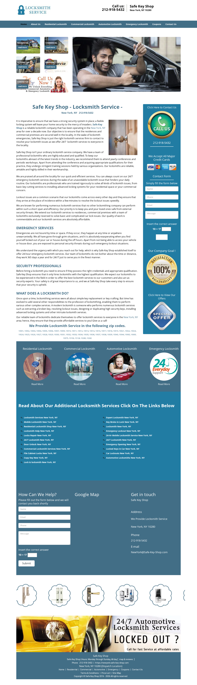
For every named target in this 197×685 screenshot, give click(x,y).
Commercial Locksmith (82, 24)
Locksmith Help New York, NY (39, 431)
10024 (21, 334)
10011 (74, 331)
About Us (35, 24)
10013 (86, 331)
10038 (103, 334)
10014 (91, 331)
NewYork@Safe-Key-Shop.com (149, 552)
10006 (50, 331)
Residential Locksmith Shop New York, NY (45, 426)
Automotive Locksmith (110, 24)
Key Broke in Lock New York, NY (122, 422)
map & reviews (126, 659)
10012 (80, 331)
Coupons (156, 24)
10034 (80, 334)
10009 (62, 331)
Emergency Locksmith (137, 24)
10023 (133, 331)
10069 (133, 334)
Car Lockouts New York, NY (120, 453)
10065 (127, 334)
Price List (106, 673)
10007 (56, 331)
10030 (56, 334)
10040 (115, 334)
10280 (83, 338)
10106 (71, 338)
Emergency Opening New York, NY (123, 444)
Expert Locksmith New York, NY (122, 417)
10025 (26, 334)
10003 (32, 331)
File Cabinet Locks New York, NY (40, 453)
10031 (62, 334)
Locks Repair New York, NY (37, 435)
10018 (109, 331)
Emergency (113, 669)
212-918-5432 (113, 9)
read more (22, 47)
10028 (44, 334)
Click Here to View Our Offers (161, 296)
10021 (121, 331)
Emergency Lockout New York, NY (123, 431)
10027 (38, 334)
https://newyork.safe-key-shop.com (112, 663)
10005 (44, 331)
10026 (32, 334)
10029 (50, 334)
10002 (26, 331)
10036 (91, 334)
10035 (86, 334)
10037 (97, 334)
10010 (68, 331)
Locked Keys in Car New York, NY (122, 448)
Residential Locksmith (56, 24)
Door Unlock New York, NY (37, 444)
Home (24, 24)
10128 (77, 338)
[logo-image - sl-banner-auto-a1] (127, 64)
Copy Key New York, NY (36, 457)
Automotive (99, 669)
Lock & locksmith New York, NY (40, 462)
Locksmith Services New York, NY (41, 417)
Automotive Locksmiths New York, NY (125, 457)
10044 (121, 334)
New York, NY (69, 112)
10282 (89, 338)
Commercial (85, 669)
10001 (21, 331)
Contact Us (170, 24)
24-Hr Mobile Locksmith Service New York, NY (129, 435)
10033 (74, 334)
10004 (38, 331)
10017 (103, 331)
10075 (65, 338)
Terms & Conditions (89, 673)
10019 (115, 331)
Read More (37, 384)
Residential (72, 669)
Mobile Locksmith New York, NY (40, 422)
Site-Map (116, 673)
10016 (97, 331)
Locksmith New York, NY (118, 426)
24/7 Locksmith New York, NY (39, 439)
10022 (127, 331)
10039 (109, 334)
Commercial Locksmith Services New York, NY (47, 448)
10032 (68, 334)
